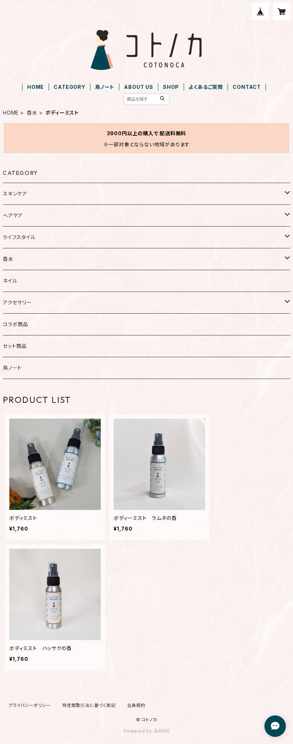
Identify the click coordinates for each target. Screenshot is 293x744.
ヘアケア (13, 215)
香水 (32, 113)
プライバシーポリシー (30, 705)
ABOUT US (138, 87)
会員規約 (136, 705)
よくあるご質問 (206, 87)
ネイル (10, 281)
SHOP (171, 87)
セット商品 (15, 346)
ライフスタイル (19, 237)
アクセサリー (17, 302)
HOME (35, 87)
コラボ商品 (15, 324)
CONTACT (247, 87)
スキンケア (15, 194)
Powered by (139, 731)
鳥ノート (104, 87)
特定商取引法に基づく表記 (89, 705)
